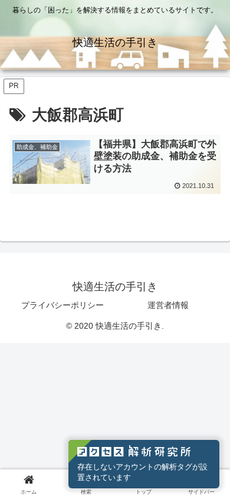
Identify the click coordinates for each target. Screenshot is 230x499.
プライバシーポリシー (62, 305)
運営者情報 (168, 305)
